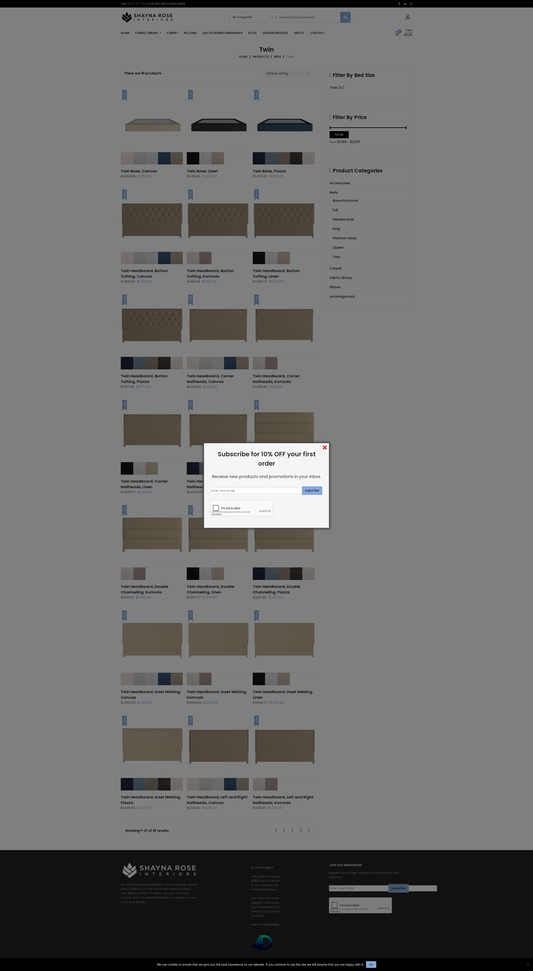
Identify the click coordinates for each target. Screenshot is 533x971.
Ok (371, 964)
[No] (528, 964)
